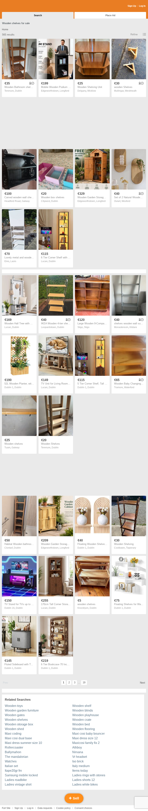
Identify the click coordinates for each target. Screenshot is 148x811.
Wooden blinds (82, 710)
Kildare (133, 327)
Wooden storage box (19, 724)
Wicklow (91, 90)
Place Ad (110, 15)
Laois (13, 261)
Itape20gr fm (13, 770)
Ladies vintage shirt (18, 784)
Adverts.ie (17, 6)
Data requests (45, 808)
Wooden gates (15, 715)
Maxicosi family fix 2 (86, 742)
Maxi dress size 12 (85, 738)
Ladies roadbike (16, 779)
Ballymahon (13, 752)
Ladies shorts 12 (83, 779)
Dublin (18, 90)
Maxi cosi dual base (18, 738)
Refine (134, 34)
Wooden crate (81, 719)
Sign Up (132, 6)
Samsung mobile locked (21, 775)
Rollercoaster (14, 747)
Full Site (6, 808)
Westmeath (131, 90)
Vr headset (79, 756)
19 (84, 682)
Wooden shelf (81, 705)
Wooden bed (81, 724)
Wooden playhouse (85, 715)
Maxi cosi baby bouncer (88, 733)
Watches (11, 761)
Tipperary (131, 547)
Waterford (129, 387)
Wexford (126, 201)
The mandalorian (16, 756)
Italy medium (81, 766)
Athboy (77, 747)
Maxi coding (13, 733)
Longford (64, 90)
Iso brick (78, 761)
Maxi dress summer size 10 (23, 742)
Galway (26, 201)
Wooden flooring (83, 729)
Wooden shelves (16, 719)
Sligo (86, 327)
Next (142, 682)
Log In (142, 6)
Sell (75, 798)
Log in (30, 808)
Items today (80, 770)
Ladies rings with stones (88, 775)
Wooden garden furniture (22, 710)
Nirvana (77, 752)
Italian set (11, 766)
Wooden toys (14, 705)
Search (38, 15)
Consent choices (83, 808)
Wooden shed (14, 729)
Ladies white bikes (85, 784)
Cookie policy (63, 808)
